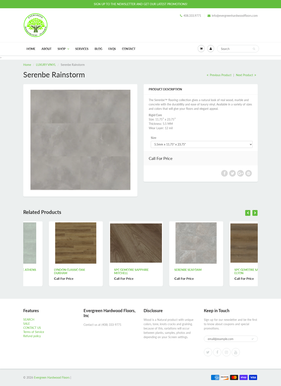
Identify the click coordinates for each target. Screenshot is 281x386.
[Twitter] (208, 352)
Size (153, 137)
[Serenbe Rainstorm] (80, 139)
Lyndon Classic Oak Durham (43, 271)
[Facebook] (217, 352)
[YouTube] (236, 352)
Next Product (245, 75)
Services (81, 49)
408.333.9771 (192, 15)
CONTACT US (32, 327)
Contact (128, 49)
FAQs (112, 49)
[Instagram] (226, 352)
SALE (26, 323)
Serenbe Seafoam (162, 269)
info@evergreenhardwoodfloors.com (235, 15)
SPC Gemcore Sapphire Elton (226, 271)
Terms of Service (33, 332)
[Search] (254, 49)
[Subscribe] (252, 339)
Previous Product (220, 75)
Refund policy (32, 336)
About (46, 49)
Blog (98, 49)
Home (31, 49)
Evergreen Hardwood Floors (52, 377)
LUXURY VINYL (46, 64)
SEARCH (28, 319)
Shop (62, 49)
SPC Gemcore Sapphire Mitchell (106, 271)
